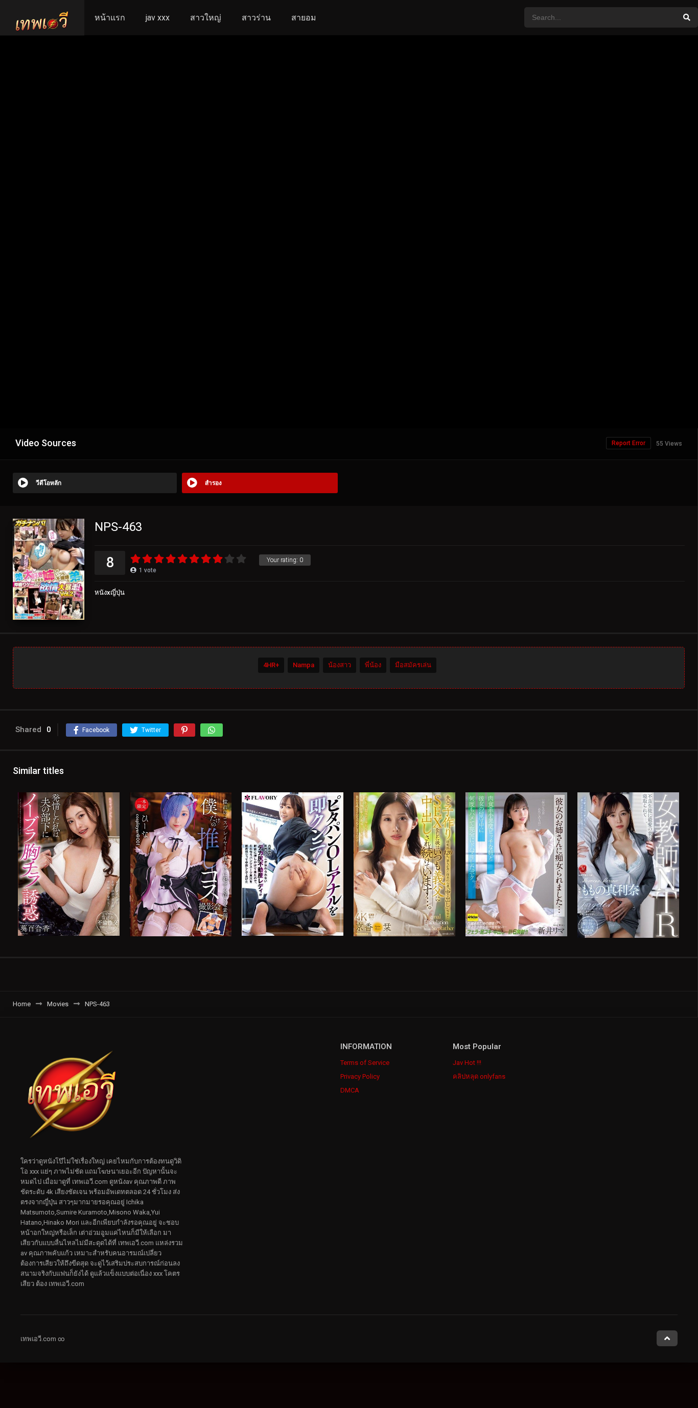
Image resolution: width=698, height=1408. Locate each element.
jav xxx (158, 17)
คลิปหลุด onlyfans (479, 1076)
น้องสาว (339, 665)
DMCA (349, 1090)
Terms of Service (364, 1062)
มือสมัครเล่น (413, 665)
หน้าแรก (110, 17)
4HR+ (271, 665)
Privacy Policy (360, 1076)
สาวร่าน (256, 17)
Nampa (303, 665)
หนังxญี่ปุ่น (110, 592)
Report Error (628, 443)
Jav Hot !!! (467, 1062)
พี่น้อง (373, 665)
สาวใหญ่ (205, 17)
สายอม (303, 17)
